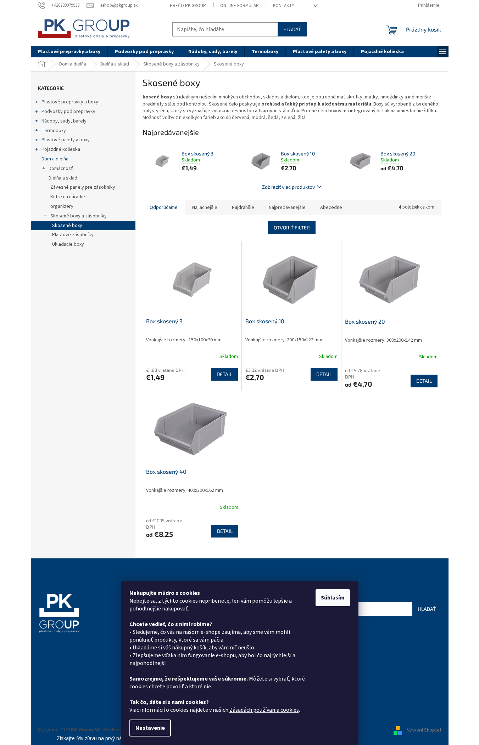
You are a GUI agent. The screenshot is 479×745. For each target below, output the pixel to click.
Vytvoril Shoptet (424, 730)
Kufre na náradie (67, 196)
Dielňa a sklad (63, 178)
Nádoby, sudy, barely (64, 121)
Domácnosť (61, 168)
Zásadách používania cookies (264, 710)
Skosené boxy (67, 225)
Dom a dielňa (54, 159)
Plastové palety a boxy (65, 139)
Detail (224, 374)
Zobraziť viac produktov (288, 187)
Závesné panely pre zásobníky (82, 187)
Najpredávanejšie (287, 207)
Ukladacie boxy (68, 244)
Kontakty (283, 5)
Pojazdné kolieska (60, 149)
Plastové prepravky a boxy (69, 102)
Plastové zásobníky (73, 234)
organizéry (61, 206)
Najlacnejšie (204, 207)
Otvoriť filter (292, 227)
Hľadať (292, 29)
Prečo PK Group (188, 5)
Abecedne (331, 207)
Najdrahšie (243, 207)
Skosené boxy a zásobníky (78, 216)
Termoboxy (53, 130)
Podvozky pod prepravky (68, 111)
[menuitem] (69, 51)
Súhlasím (333, 598)
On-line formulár (239, 5)
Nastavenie (150, 728)
